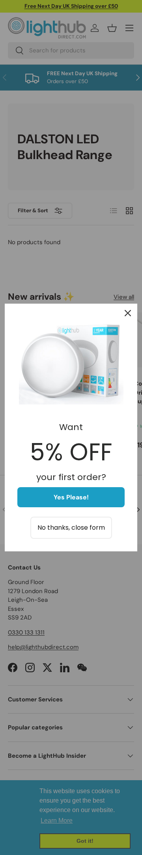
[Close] (127, 313)
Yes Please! (71, 497)
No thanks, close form (71, 527)
